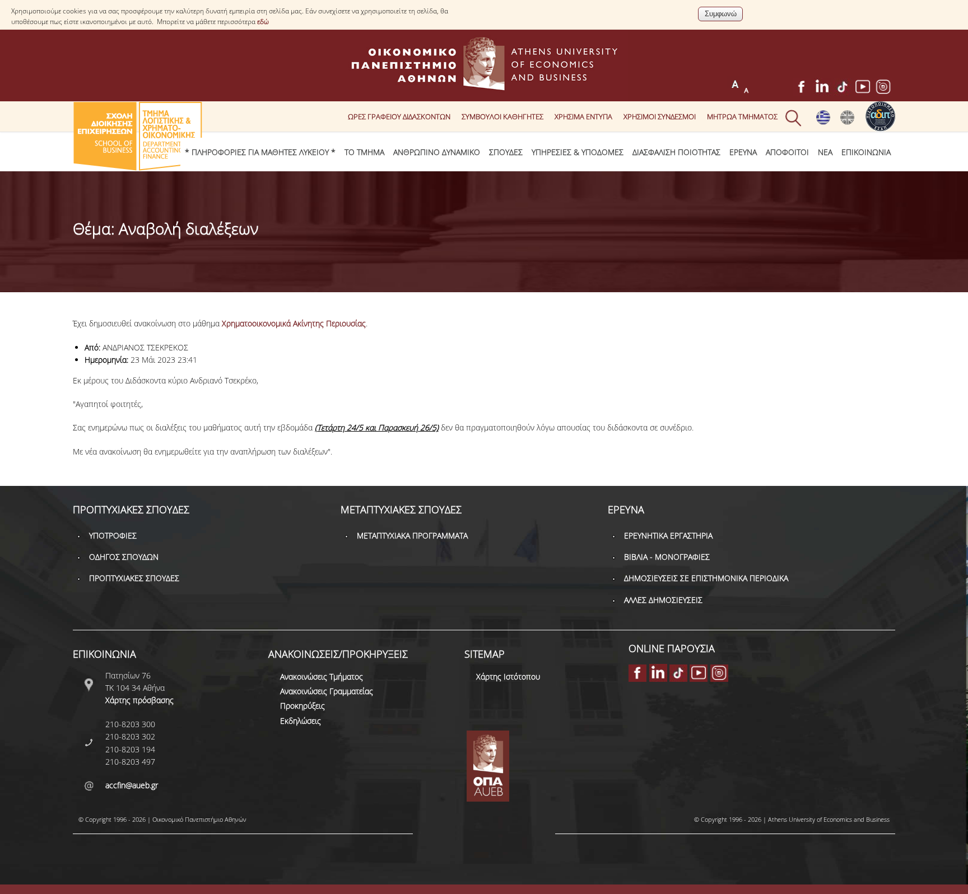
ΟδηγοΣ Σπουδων (124, 556)
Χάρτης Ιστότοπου (508, 676)
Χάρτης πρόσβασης (139, 700)
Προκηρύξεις (302, 705)
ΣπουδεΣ (506, 152)
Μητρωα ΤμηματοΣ (742, 116)
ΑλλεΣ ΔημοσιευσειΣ (663, 600)
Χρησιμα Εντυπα (583, 116)
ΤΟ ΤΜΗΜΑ (364, 152)
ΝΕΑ (825, 152)
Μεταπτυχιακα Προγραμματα (412, 535)
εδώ (263, 21)
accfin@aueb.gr (131, 785)
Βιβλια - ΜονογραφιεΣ (667, 556)
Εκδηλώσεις (300, 720)
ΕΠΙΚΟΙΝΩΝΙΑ (866, 152)
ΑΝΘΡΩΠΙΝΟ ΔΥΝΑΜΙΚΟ (436, 152)
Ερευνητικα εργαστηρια (668, 535)
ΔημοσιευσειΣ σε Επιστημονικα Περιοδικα (706, 578)
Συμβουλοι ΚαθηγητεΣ (502, 116)
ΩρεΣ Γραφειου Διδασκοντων (399, 116)
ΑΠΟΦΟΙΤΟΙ (787, 152)
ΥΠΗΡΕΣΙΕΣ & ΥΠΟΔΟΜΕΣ (577, 152)
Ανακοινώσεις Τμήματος (321, 676)
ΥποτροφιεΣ (113, 535)
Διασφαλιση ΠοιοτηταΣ (676, 152)
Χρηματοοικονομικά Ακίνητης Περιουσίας (294, 323)
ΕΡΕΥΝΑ (743, 152)
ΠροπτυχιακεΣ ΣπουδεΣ (134, 578)
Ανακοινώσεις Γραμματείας (326, 691)
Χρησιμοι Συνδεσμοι (659, 116)
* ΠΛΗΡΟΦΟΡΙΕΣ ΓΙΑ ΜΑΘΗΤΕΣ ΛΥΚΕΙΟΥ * (260, 152)
